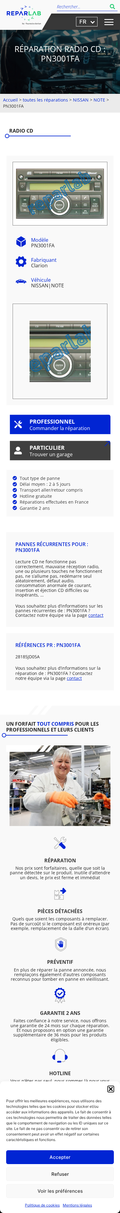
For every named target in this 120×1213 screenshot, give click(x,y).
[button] (111, 1089)
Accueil (10, 100)
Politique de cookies (42, 1205)
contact (95, 615)
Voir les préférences (60, 1191)
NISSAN (81, 100)
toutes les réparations (45, 100)
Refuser (60, 1174)
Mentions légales (77, 1205)
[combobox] (82, 6)
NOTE (99, 100)
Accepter (60, 1157)
